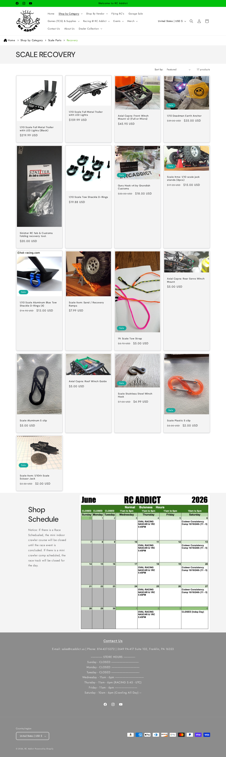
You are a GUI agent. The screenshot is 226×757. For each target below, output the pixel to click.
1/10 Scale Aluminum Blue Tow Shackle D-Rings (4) (38, 304)
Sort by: (159, 69)
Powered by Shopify (44, 748)
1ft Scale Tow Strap (130, 338)
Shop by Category (32, 40)
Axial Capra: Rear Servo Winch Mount (185, 280)
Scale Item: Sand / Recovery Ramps (86, 304)
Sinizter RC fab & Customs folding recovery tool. (36, 234)
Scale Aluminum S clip (33, 420)
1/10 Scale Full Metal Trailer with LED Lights (86, 113)
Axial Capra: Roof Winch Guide (88, 381)
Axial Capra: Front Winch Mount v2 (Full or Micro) (133, 117)
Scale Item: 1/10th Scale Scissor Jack (34, 477)
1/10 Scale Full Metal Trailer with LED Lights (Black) (36, 129)
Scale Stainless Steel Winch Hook (135, 395)
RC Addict (29, 748)
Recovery (72, 40)
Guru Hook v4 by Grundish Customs (134, 187)
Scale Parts (55, 40)
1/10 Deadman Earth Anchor (184, 115)
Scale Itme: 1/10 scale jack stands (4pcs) (183, 178)
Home (11, 40)
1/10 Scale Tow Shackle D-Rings (88, 197)
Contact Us (113, 641)
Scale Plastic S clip (179, 420)
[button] (70, 13)
